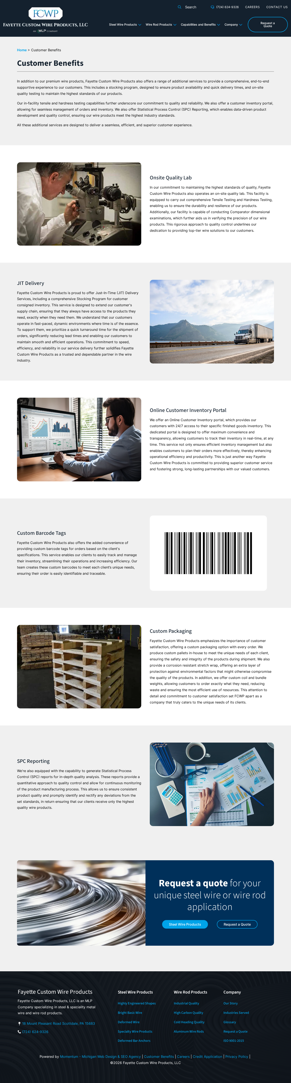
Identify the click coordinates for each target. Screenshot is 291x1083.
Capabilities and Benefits (198, 24)
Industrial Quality (186, 1003)
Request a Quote (235, 1031)
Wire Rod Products (159, 24)
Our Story (230, 1003)
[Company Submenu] (241, 24)
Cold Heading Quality (189, 1022)
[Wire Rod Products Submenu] (175, 24)
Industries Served (236, 1012)
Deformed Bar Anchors (134, 1040)
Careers (252, 7)
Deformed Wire (129, 1022)
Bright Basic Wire (130, 1012)
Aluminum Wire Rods (189, 1031)
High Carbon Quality (188, 1012)
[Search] (179, 7)
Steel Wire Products (123, 24)
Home (22, 50)
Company (231, 24)
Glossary (229, 1022)
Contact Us (277, 7)
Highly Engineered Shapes (137, 1003)
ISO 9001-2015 (233, 1040)
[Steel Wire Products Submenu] (140, 24)
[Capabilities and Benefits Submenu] (219, 24)
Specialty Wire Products (135, 1031)
